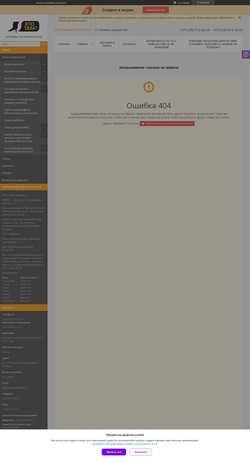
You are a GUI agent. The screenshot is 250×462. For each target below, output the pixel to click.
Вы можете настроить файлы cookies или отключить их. (123, 444)
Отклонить (141, 452)
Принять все (114, 452)
